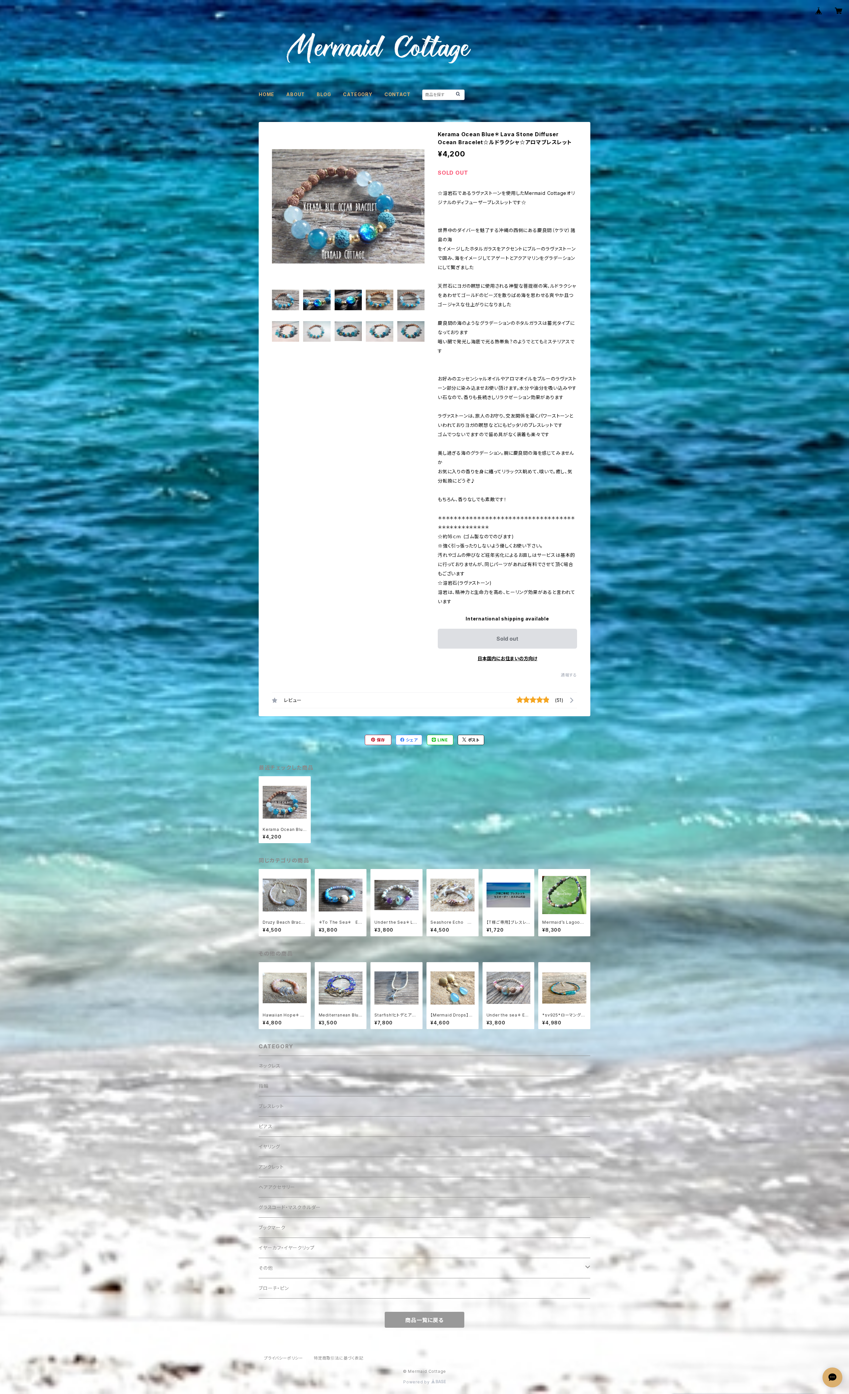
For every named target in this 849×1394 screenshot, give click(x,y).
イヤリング (269, 1146)
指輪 (264, 1086)
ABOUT (295, 94)
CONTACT (397, 94)
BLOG (324, 94)
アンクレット (271, 1167)
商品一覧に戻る (424, 1320)
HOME (266, 94)
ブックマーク (272, 1227)
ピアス (265, 1126)
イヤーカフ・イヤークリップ (286, 1247)
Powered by (417, 1381)
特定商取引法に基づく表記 (338, 1358)
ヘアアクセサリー (277, 1187)
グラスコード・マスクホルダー (290, 1207)
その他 (266, 1268)
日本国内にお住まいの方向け (507, 658)
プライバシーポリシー (283, 1358)
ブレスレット (271, 1106)
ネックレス (270, 1066)
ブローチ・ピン (274, 1288)
